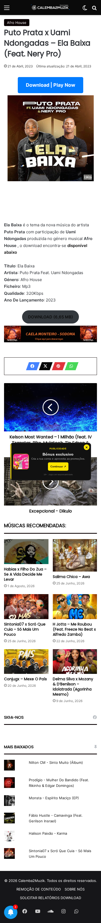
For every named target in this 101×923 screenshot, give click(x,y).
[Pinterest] (57, 366)
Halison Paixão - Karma (48, 833)
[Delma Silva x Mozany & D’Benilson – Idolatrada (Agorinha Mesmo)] (75, 661)
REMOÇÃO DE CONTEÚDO (38, 889)
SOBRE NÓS (75, 889)
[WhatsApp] (70, 366)
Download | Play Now (50, 85)
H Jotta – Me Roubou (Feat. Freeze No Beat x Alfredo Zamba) (74, 629)
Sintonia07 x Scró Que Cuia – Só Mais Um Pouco (25, 629)
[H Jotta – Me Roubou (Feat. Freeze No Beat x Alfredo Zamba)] (75, 606)
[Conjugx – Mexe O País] (26, 661)
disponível (77, 245)
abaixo (10, 252)
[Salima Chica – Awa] (75, 555)
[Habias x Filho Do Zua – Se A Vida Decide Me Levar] (26, 551)
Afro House (16, 22)
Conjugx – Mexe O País (25, 679)
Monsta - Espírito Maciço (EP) (54, 798)
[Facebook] (31, 366)
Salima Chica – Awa (71, 576)
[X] (44, 366)
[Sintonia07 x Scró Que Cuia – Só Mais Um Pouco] (26, 606)
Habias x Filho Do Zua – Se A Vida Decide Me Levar (25, 574)
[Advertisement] (50, 204)
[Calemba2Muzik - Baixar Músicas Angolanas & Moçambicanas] (50, 7)
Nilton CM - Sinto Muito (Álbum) (56, 762)
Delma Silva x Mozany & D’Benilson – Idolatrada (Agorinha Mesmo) (73, 686)
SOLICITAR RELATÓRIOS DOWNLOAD (50, 898)
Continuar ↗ (58, 466)
